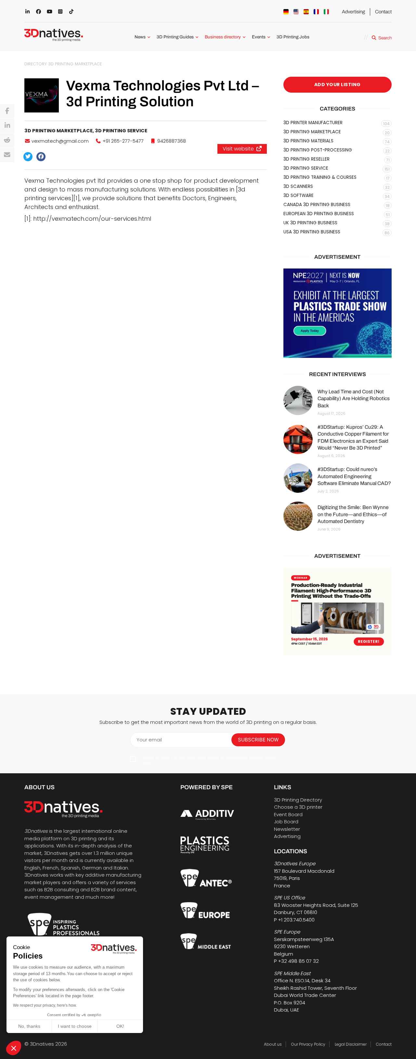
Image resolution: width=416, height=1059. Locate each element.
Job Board (286, 821)
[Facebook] (7, 111)
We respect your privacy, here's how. (45, 1005)
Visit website (238, 148)
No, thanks (29, 1026)
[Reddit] (7, 140)
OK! (120, 1026)
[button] (13, 1048)
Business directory (223, 36)
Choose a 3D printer (298, 807)
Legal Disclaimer (351, 1044)
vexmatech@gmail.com (60, 141)
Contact (383, 11)
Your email (149, 739)
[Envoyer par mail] (7, 155)
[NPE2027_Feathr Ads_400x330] (337, 313)
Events (259, 36)
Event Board (288, 814)
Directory (35, 64)
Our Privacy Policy (308, 1044)
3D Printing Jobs (293, 36)
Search (385, 37)
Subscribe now (258, 740)
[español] (306, 11)
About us (273, 1044)
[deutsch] (286, 11)
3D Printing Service (121, 130)
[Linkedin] (7, 126)
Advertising (353, 11)
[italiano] (326, 11)
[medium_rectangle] (337, 611)
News (140, 36)
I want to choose (75, 1026)
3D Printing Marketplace (75, 64)
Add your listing (337, 84)
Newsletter (287, 829)
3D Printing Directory (298, 799)
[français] (316, 11)
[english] (296, 11)
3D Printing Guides (175, 36)
